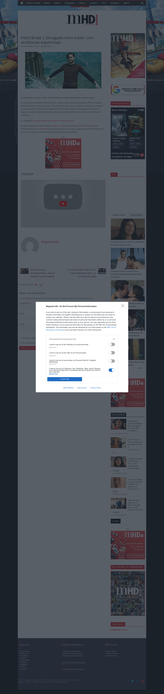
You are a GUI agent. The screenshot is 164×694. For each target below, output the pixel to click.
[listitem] (82, 339)
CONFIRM (64, 379)
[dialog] (82, 347)
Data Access (82, 388)
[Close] (123, 306)
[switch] (112, 344)
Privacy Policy (95, 388)
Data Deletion (68, 388)
